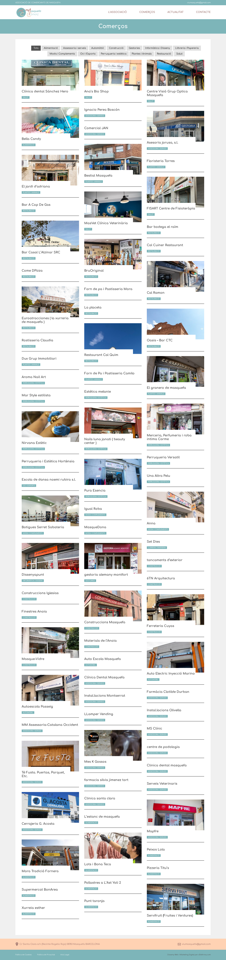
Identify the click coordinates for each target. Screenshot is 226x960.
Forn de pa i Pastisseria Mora (108, 289)
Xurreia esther (33, 908)
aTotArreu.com (204, 955)
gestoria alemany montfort (106, 574)
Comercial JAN (96, 128)
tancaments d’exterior (164, 560)
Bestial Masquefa (98, 175)
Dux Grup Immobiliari (39, 358)
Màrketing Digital (187, 955)
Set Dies (153, 541)
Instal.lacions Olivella (164, 710)
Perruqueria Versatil (163, 457)
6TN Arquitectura (161, 578)
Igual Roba (93, 509)
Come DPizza (32, 270)
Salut (179, 54)
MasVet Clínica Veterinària (106, 223)
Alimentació (51, 48)
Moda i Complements (62, 54)
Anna (151, 523)
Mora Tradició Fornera (40, 871)
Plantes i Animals (142, 54)
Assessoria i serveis (74, 48)
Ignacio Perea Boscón (102, 109)
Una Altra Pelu (158, 476)
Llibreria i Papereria (187, 48)
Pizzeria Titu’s (158, 868)
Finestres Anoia (34, 611)
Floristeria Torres (161, 161)
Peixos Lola (156, 849)
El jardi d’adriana (36, 186)
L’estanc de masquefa (102, 816)
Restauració (164, 54)
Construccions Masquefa (104, 622)
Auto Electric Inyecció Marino (171, 673)
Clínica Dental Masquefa (104, 677)
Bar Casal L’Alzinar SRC (41, 252)
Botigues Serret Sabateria (43, 527)
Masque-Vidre (33, 659)
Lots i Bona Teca (97, 864)
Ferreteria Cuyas (160, 626)
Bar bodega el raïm (162, 227)
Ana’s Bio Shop (96, 91)
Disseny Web (172, 955)
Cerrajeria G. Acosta (38, 823)
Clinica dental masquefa (167, 765)
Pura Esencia (94, 490)
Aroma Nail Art (34, 377)
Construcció (116, 48)
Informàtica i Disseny (157, 48)
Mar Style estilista (36, 395)
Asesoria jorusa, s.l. (162, 142)
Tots (36, 48)
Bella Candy (31, 139)
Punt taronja (94, 901)
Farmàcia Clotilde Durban (168, 692)
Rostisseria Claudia (37, 340)
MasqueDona (95, 527)
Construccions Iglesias (40, 593)
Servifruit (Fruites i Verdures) (170, 915)
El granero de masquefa (166, 388)
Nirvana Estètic (34, 443)
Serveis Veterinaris (162, 783)
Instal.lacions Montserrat (104, 695)
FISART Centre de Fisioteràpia (171, 208)
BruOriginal (94, 270)
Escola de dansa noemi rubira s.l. (49, 479)
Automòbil (97, 48)
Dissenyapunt (33, 574)
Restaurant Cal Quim (101, 355)
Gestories (134, 48)
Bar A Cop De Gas (36, 205)
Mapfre (153, 831)
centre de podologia (163, 747)
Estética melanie (97, 391)
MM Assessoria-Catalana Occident (50, 725)
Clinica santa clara (99, 798)
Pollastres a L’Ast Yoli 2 (102, 882)
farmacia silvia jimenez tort (106, 780)
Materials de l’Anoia (100, 640)
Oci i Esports (87, 54)
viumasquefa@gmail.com (196, 944)
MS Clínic (154, 728)
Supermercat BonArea (40, 889)
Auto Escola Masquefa (102, 659)
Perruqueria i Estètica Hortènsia (48, 461)
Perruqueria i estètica (113, 54)
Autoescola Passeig (37, 706)
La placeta (92, 307)
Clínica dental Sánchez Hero (45, 91)
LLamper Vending (98, 714)
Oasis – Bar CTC (160, 340)
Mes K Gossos (95, 761)
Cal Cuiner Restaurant (165, 245)
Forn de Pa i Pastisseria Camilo (109, 373)
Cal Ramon (156, 293)
